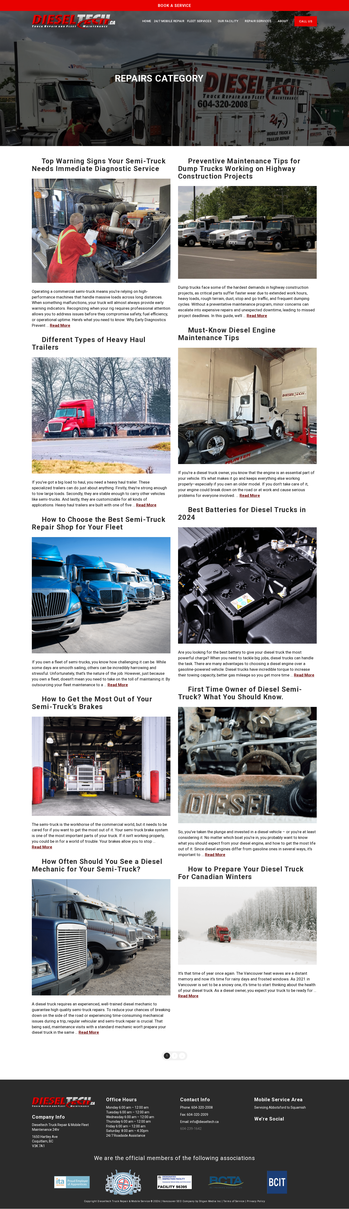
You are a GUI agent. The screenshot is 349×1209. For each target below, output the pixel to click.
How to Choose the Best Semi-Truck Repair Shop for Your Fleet (98, 523)
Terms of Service (234, 1201)
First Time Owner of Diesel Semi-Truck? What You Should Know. (240, 693)
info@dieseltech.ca (204, 1122)
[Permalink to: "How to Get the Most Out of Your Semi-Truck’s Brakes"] (101, 766)
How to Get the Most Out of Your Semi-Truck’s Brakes (92, 703)
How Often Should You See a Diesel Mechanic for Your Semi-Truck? (97, 865)
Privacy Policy (256, 1201)
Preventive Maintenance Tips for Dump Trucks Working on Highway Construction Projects (239, 168)
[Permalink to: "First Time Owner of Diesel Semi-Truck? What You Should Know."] (247, 765)
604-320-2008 (202, 1107)
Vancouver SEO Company (178, 1201)
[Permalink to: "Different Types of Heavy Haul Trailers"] (101, 415)
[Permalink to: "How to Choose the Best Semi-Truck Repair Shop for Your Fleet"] (101, 595)
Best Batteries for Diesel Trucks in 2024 (242, 513)
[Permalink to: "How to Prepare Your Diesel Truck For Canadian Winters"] (247, 926)
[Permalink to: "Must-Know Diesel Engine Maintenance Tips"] (247, 406)
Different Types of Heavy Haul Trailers (89, 343)
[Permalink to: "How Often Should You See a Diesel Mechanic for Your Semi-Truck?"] (101, 937)
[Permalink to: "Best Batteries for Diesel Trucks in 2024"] (247, 585)
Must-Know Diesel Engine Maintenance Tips (227, 334)
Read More (60, 325)
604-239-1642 (191, 1129)
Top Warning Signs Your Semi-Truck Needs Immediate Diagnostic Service (99, 165)
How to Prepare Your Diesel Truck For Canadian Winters (241, 873)
